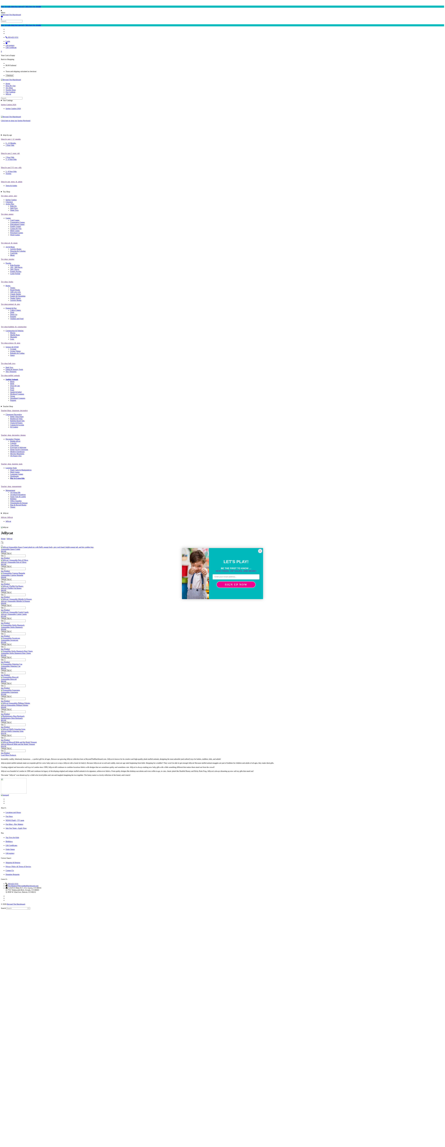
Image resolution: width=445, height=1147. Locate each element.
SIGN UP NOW (236, 584)
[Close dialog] (260, 551)
